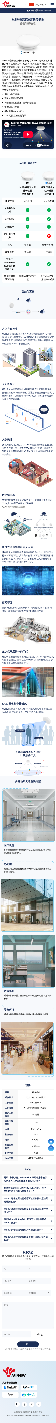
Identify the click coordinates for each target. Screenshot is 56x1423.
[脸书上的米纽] (24, 1404)
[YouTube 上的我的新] (38, 1404)
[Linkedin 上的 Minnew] (17, 1404)
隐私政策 (45, 1415)
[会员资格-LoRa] (29, 1387)
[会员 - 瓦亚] (29, 1395)
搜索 (25, 5)
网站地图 (28, 1415)
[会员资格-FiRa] (10, 1395)
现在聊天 (51, 1142)
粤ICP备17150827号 (15, 1415)
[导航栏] (51, 4)
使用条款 (36, 1415)
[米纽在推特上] (31, 1404)
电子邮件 (51, 1148)
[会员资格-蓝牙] (10, 1387)
